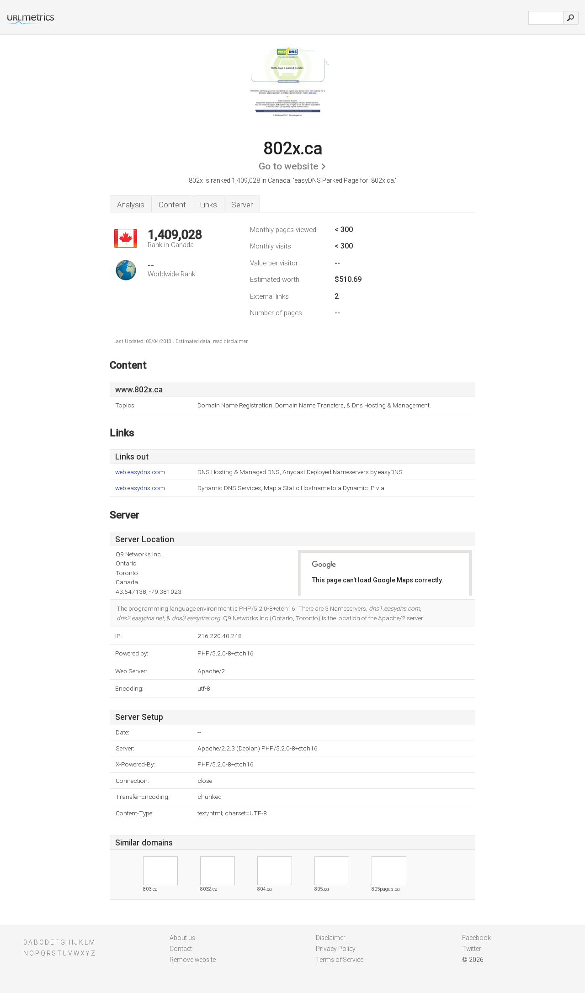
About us (182, 937)
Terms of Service (339, 959)
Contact (181, 948)
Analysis (130, 204)
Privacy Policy (336, 948)
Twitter (471, 948)
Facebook (476, 937)
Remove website (193, 959)
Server (242, 204)
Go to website (289, 166)
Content (172, 204)
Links (208, 204)
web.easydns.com (140, 472)
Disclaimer (331, 937)
